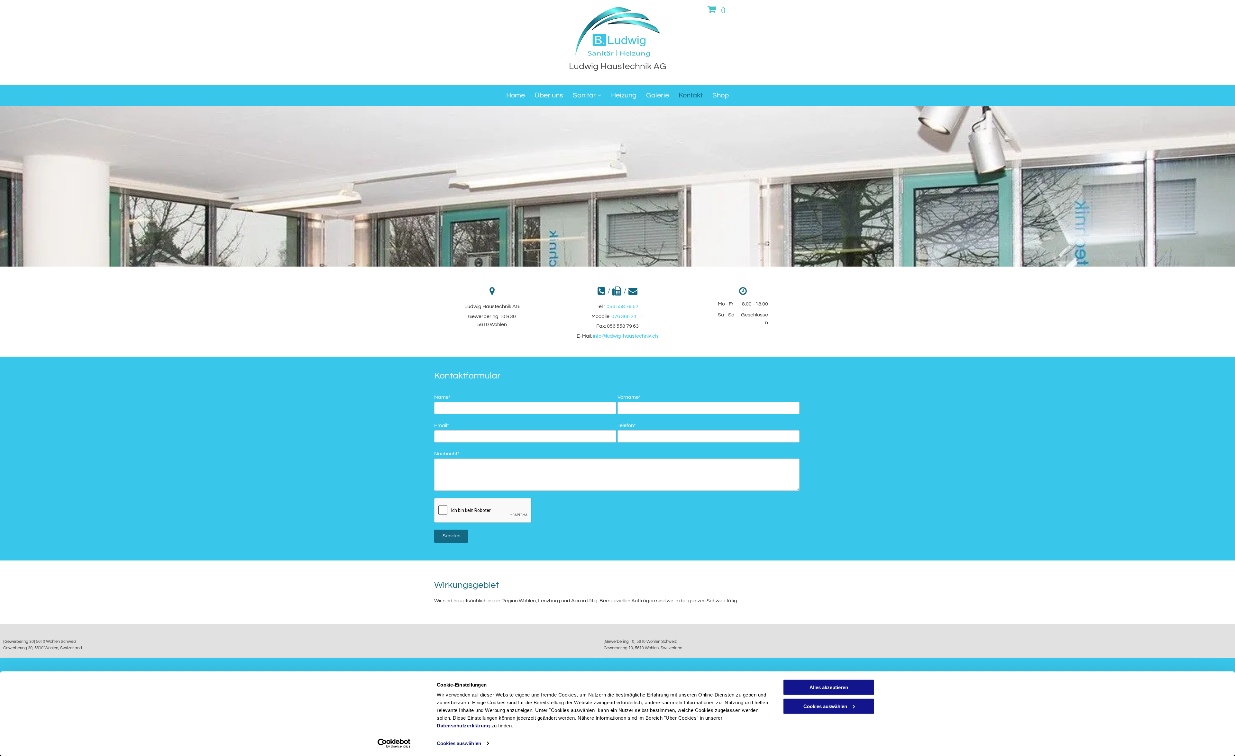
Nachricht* (446, 453)
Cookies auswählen (459, 743)
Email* (441, 425)
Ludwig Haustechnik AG (617, 66)
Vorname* (629, 397)
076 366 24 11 (627, 316)
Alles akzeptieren (829, 687)
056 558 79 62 (622, 306)
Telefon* (627, 425)
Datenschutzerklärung (463, 725)
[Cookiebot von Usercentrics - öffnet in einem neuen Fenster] (394, 743)
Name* (442, 397)
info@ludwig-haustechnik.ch (625, 336)
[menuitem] (515, 95)
